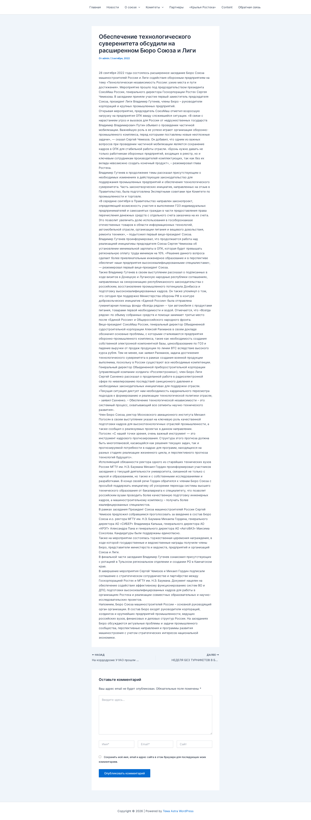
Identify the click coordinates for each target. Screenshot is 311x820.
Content (227, 7)
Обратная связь (249, 7)
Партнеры (176, 7)
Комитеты (153, 7)
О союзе (131, 7)
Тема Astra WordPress (178, 811)
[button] (138, 7)
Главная (95, 7)
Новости (113, 7)
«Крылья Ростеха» (202, 7)
